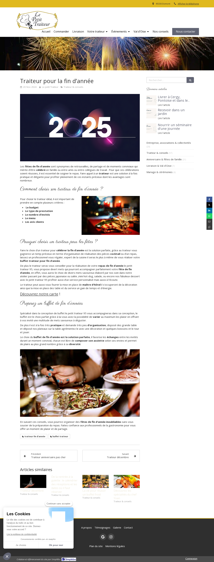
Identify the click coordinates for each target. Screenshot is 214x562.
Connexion (191, 558)
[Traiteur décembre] (33, 481)
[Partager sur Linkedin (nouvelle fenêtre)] (209, 210)
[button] (7, 556)
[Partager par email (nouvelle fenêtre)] (209, 221)
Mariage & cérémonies (159, 172)
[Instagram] (111, 537)
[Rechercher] (190, 80)
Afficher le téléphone (188, 3)
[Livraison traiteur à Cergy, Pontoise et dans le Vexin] (151, 100)
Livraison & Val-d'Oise (159, 165)
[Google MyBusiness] (103, 537)
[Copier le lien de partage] (209, 227)
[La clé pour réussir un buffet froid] (95, 481)
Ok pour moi (56, 545)
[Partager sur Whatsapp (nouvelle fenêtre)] (209, 216)
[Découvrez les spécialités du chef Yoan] (127, 481)
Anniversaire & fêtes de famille (164, 159)
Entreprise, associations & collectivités (168, 142)
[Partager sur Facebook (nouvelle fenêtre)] (209, 199)
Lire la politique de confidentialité (22, 534)
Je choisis (21, 545)
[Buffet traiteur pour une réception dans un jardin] (151, 113)
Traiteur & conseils (157, 152)
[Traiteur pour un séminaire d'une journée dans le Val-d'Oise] (151, 128)
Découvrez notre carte (39, 293)
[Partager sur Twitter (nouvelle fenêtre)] (209, 205)
